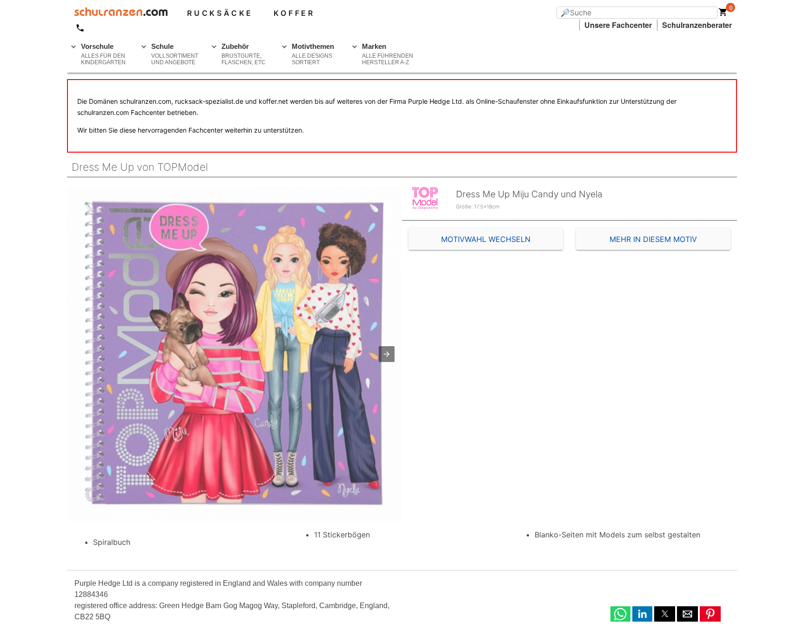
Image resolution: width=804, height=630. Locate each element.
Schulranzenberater (697, 25)
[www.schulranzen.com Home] (117, 13)
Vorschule (103, 54)
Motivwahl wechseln (485, 239)
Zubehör (243, 54)
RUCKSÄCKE (220, 13)
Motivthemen (313, 54)
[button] (387, 354)
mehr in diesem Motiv (653, 239)
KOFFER (294, 13)
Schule (174, 54)
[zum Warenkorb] (723, 14)
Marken (387, 54)
